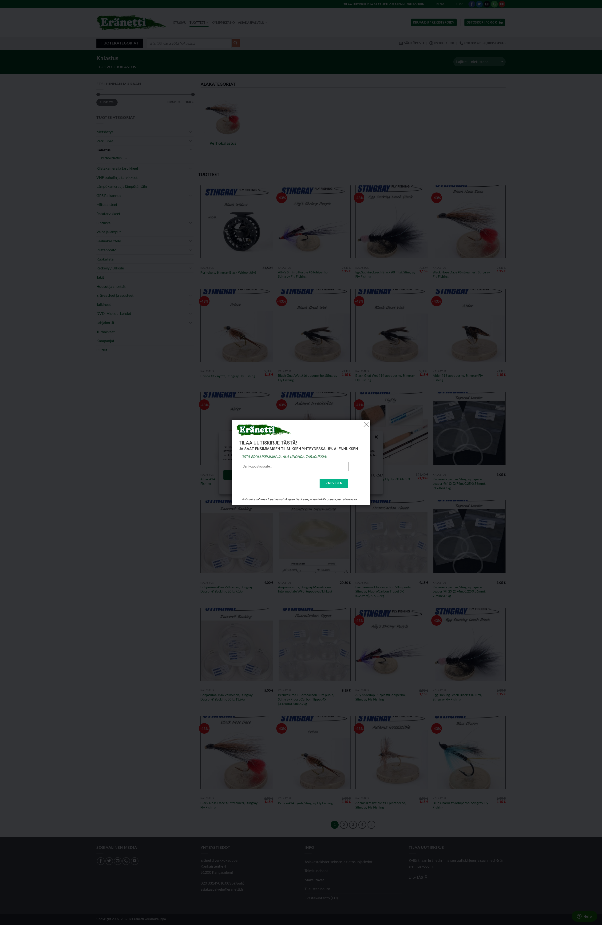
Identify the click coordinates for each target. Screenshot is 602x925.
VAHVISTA (333, 483)
